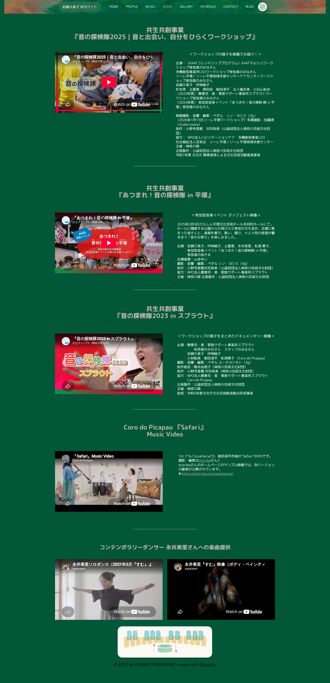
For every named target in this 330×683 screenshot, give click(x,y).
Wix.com (208, 664)
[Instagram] (262, 6)
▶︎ (180, 473)
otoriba (205, 460)
